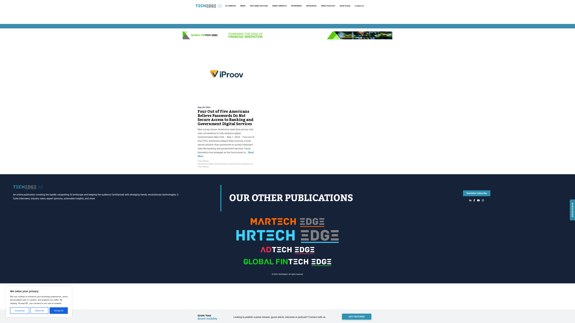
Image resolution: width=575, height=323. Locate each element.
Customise (20, 310)
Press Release (203, 161)
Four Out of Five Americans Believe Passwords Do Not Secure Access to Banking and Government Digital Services (225, 118)
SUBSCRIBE (572, 210)
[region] (39, 301)
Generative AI (247, 164)
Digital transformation (217, 164)
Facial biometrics (234, 164)
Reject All (39, 310)
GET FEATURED (357, 317)
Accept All (58, 310)
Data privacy (203, 164)
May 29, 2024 (204, 107)
